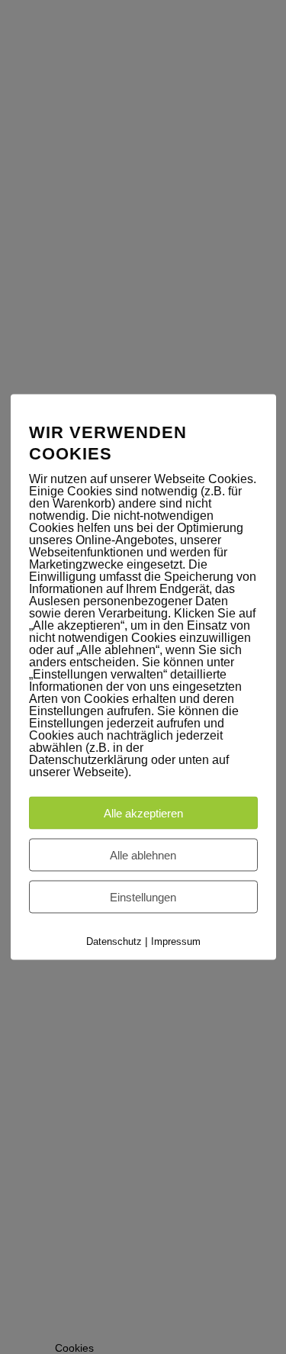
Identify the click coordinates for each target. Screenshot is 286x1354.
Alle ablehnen (143, 855)
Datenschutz (114, 941)
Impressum (176, 941)
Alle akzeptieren (143, 813)
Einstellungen (143, 897)
